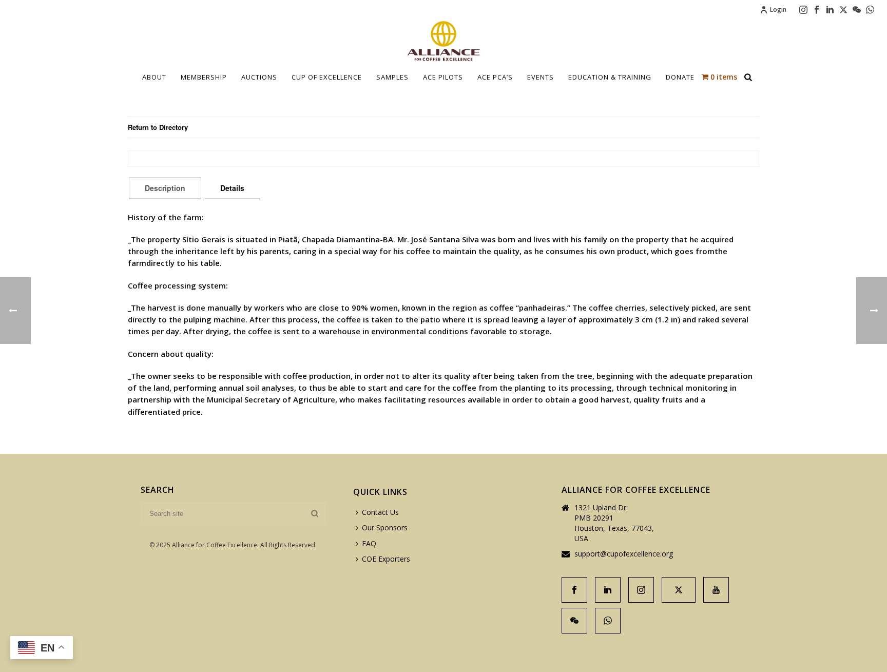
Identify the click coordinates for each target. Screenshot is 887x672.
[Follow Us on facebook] (574, 590)
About (154, 77)
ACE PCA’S (495, 77)
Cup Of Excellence (327, 77)
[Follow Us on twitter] (679, 590)
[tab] (165, 188)
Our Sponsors (385, 527)
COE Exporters (386, 559)
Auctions (259, 77)
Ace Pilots (443, 77)
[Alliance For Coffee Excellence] (443, 41)
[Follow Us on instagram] (641, 590)
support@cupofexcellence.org (623, 554)
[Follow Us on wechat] (574, 620)
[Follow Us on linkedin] (608, 590)
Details (232, 188)
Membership (204, 77)
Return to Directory (158, 127)
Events (540, 77)
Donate (680, 77)
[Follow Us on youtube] (716, 590)
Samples (392, 77)
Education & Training (609, 77)
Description (165, 188)
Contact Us (380, 512)
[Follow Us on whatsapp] (608, 620)
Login (778, 9)
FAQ (369, 543)
